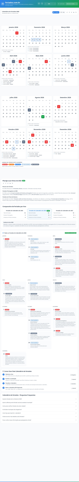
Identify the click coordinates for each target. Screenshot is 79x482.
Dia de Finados (31, 153)
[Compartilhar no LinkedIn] (74, 12)
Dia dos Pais (31, 125)
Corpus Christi (57, 80)
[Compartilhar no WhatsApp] (67, 12)
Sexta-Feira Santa (6, 81)
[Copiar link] (76, 12)
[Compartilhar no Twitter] (72, 12)
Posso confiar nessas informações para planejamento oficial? (17, 420)
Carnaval (30, 48)
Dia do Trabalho (32, 83)
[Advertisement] (40, 21)
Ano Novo (5, 51)
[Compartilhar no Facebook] (69, 12)
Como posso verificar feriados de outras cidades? (14, 406)
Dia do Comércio (6, 156)
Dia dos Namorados (58, 81)
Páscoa (4, 82)
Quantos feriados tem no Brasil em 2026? (12, 399)
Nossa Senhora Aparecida (7, 153)
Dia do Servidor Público (7, 157)
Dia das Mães (31, 84)
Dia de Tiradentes (6, 84)
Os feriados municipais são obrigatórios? (12, 409)
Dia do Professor (6, 155)
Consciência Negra (32, 156)
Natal (56, 153)
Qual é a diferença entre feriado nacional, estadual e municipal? (17, 402)
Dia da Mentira (5, 80)
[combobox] (50, 4)
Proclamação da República (33, 155)
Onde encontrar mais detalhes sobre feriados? (13, 416)
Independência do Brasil (59, 121)
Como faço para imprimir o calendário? (12, 413)
